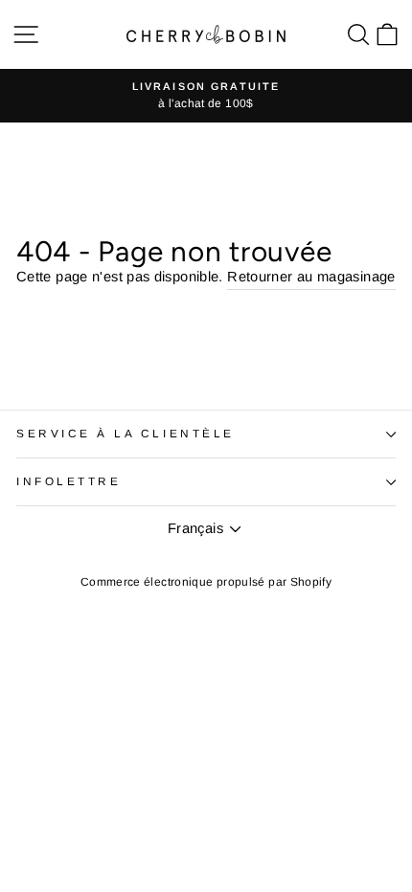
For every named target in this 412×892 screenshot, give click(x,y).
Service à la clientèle (125, 433)
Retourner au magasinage (311, 276)
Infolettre (68, 481)
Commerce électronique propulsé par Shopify (206, 582)
